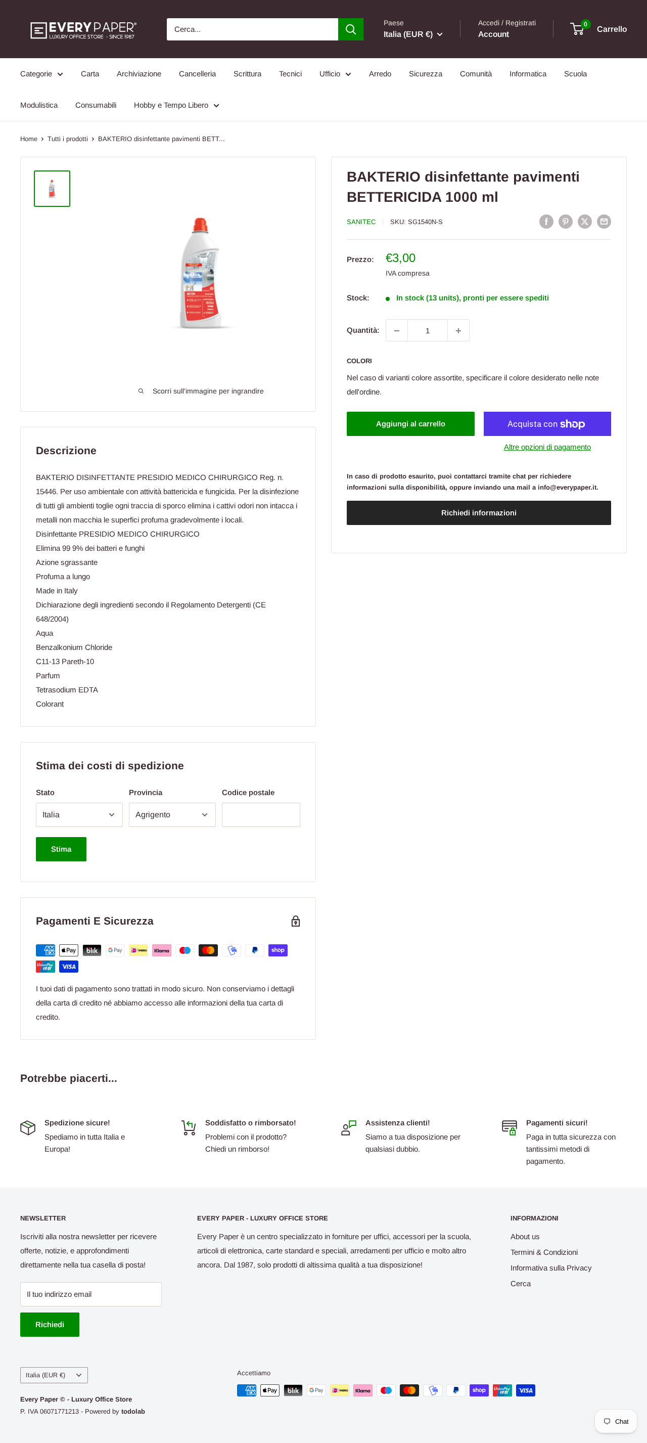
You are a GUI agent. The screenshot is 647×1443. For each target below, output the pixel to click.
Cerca (521, 1283)
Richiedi (49, 1324)
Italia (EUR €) (45, 1375)
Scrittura (247, 73)
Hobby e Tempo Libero (171, 105)
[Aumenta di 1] (458, 330)
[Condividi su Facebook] (546, 221)
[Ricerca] (350, 29)
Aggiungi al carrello (410, 424)
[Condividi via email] (604, 221)
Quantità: (363, 330)
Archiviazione (139, 73)
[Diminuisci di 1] (396, 330)
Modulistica (39, 105)
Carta (90, 73)
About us (525, 1236)
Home (28, 139)
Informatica (528, 73)
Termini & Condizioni (544, 1252)
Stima (61, 849)
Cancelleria (197, 73)
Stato (45, 792)
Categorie (36, 73)
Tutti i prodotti (68, 139)
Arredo (380, 73)
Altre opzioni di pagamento (547, 447)
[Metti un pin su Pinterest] (566, 221)
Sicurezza (425, 73)
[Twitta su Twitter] (585, 221)
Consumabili (95, 105)
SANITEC (361, 222)
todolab (133, 1411)
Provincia (145, 792)
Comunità (476, 73)
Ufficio (329, 73)
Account (493, 34)
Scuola (575, 73)
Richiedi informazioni (479, 513)
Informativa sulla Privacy (551, 1267)
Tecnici (290, 73)
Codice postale (248, 792)
